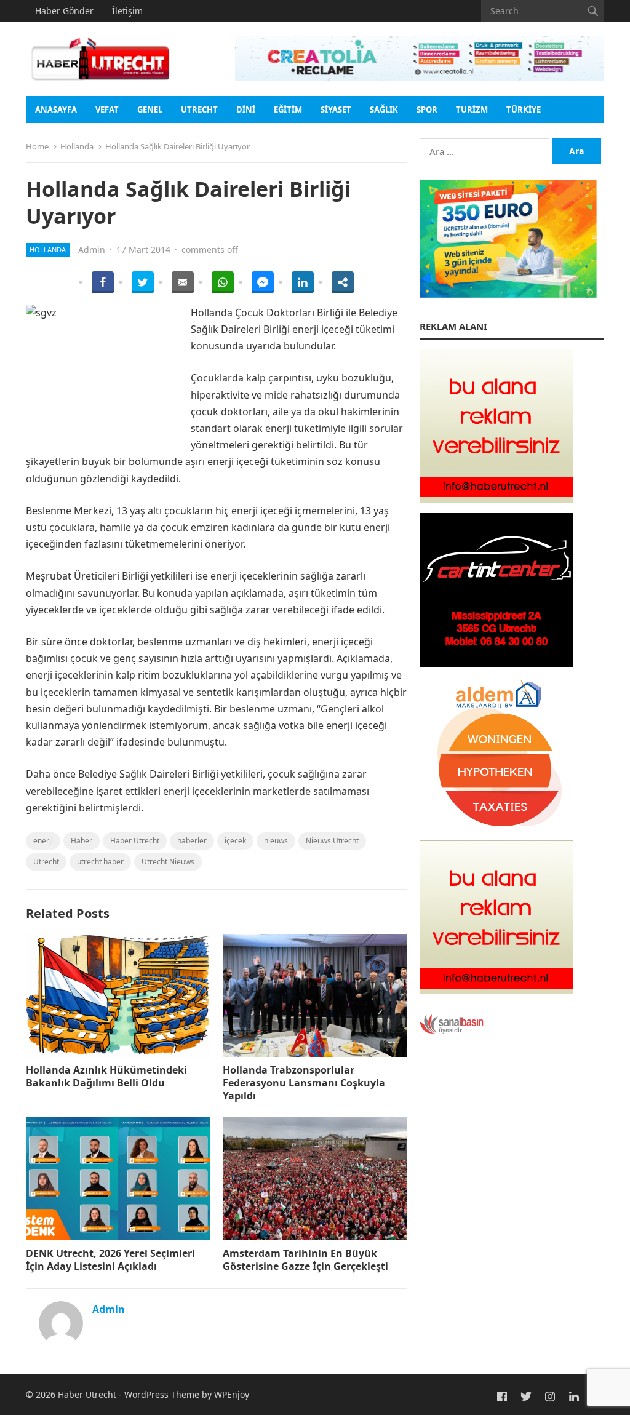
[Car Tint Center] (496, 663)
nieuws (276, 840)
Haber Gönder (64, 11)
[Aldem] (496, 827)
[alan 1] (496, 990)
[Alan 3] (496, 499)
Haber (81, 840)
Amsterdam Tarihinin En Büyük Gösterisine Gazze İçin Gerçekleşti (305, 1259)
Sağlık (384, 109)
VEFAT (107, 109)
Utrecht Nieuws (168, 861)
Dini (245, 109)
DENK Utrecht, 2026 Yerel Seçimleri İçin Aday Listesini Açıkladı (110, 1259)
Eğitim (288, 109)
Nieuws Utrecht (332, 840)
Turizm (472, 109)
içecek (235, 840)
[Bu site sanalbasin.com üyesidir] (452, 1030)
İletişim (127, 11)
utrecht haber (100, 861)
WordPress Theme (161, 1394)
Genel (149, 109)
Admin (91, 249)
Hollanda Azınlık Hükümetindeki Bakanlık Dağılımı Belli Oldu (106, 1076)
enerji (43, 840)
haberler (192, 840)
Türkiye (523, 109)
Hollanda (77, 146)
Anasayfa (56, 109)
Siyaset (336, 109)
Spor (427, 109)
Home (37, 146)
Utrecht (199, 109)
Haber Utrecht (134, 840)
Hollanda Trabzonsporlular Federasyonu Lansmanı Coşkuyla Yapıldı (304, 1082)
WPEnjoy (231, 1394)
